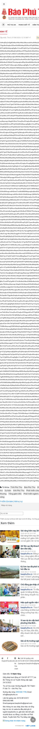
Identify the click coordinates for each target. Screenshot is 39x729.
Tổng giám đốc (15, 494)
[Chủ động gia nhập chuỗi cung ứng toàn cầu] (10, 590)
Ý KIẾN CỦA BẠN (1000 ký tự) (11, 502)
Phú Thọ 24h (11, 25)
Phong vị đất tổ (24, 25)
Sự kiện (8, 490)
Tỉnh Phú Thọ (16, 487)
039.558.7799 (21, 692)
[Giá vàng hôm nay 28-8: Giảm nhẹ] (10, 536)
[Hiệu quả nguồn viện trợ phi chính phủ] (10, 608)
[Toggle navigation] (4, 4)
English (4, 661)
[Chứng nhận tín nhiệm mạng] (14, 721)
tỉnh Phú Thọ (18, 490)
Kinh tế (3, 31)
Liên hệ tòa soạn (16, 665)
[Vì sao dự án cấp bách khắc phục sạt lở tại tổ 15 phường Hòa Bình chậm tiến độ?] (10, 626)
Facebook (10, 661)
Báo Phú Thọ (29, 487)
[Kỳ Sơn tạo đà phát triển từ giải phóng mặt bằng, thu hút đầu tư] (10, 572)
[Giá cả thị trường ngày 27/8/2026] (10, 646)
